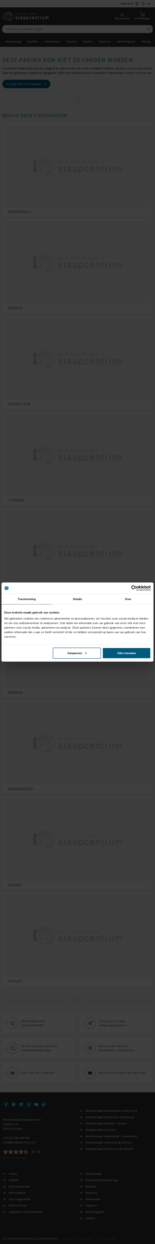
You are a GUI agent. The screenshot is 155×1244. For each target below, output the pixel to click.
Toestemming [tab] (27, 599)
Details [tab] (77, 599)
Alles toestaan (126, 652)
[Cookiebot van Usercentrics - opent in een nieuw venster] (134, 588)
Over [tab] (128, 599)
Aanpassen (74, 652)
